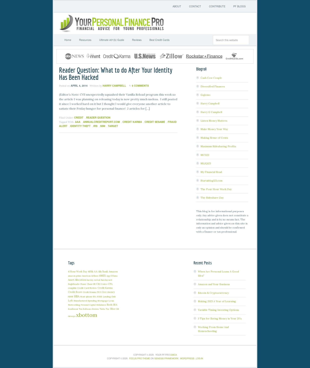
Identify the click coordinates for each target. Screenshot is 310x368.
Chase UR (91, 284)
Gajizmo (205, 94)
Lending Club (109, 296)
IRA (94, 296)
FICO (99, 292)
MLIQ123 (206, 163)
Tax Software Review (89, 309)
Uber (113, 308)
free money (108, 292)
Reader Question (98, 117)
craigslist (72, 288)
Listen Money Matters (214, 120)
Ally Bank (103, 271)
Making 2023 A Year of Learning (217, 301)
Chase (83, 284)
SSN (102, 126)
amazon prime (74, 275)
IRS (95, 126)
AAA (77, 122)
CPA (110, 283)
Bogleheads (73, 284)
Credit (78, 117)
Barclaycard (106, 280)
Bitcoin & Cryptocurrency (213, 292)
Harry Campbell (210, 103)
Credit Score (75, 292)
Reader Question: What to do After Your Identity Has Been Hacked (115, 73)
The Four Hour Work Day (216, 189)
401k (90, 271)
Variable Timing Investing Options (218, 310)
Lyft (70, 300)
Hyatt (82, 296)
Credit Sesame (155, 122)
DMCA (173, 354)
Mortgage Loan (105, 300)
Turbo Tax (104, 309)
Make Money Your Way (214, 129)
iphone (89, 296)
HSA (76, 296)
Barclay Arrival (93, 280)
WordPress (187, 358)
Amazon (113, 271)
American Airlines (90, 276)
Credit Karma (132, 122)
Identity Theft (80, 126)
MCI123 (205, 155)
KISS (99, 296)
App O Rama (112, 276)
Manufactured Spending (85, 300)
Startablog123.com (211, 180)
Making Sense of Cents (214, 137)
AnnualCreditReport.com (101, 122)
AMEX (102, 275)
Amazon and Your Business (214, 284)
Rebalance (101, 304)
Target (113, 126)
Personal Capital (88, 305)
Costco (104, 284)
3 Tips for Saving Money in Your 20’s (220, 318)
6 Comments (140, 85)
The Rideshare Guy (212, 197)
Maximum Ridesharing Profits (218, 146)
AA (95, 271)
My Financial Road (211, 172)
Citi (98, 283)
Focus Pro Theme (139, 358)
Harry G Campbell (211, 112)
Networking (74, 304)
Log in (199, 358)
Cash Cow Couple (211, 77)
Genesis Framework (166, 358)
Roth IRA (112, 304)
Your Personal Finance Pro (111, 23)
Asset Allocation (77, 279)
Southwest (73, 309)
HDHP (70, 296)
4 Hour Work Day (77, 271)
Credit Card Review (87, 288)
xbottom (86, 315)
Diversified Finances (213, 86)
